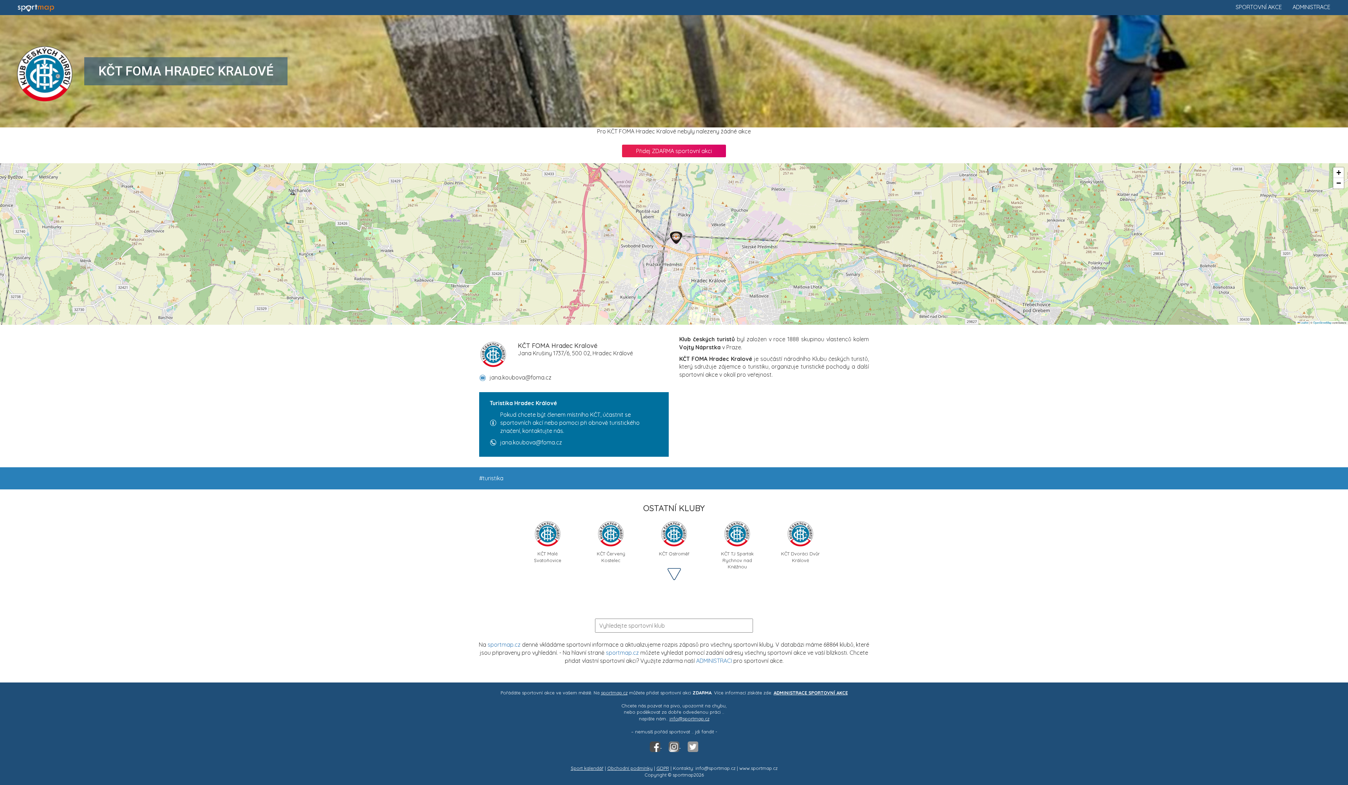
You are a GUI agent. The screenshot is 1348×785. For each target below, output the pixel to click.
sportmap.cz (504, 644)
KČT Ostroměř (674, 553)
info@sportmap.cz (689, 718)
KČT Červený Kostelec (611, 556)
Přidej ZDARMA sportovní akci (674, 150)
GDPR (662, 768)
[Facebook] (656, 746)
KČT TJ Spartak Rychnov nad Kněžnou (737, 556)
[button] (676, 237)
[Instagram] (675, 746)
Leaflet (1304, 322)
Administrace (1311, 7)
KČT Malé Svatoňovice (547, 556)
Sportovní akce (1259, 7)
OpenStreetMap (1322, 322)
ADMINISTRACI (714, 660)
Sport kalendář (587, 768)
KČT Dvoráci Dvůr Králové (800, 556)
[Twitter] (693, 746)
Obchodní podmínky (630, 768)
